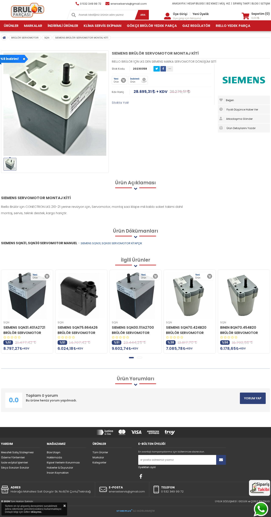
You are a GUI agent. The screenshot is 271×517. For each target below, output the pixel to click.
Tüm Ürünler (100, 452)
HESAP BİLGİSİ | (196, 3)
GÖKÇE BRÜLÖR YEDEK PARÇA (152, 25)
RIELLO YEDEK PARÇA (233, 25)
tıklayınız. (36, 511)
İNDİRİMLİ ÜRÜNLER (63, 25)
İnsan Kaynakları (58, 472)
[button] (131, 358)
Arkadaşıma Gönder (239, 119)
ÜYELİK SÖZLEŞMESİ (226, 501)
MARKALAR (33, 25)
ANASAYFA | (179, 3)
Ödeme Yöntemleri (13, 457)
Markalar (98, 457)
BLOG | (256, 3)
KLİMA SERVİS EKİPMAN (102, 25)
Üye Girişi (180, 14)
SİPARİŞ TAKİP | (241, 3)
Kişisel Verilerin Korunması (63, 462)
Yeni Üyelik (201, 14)
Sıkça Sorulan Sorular (15, 467)
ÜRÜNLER (11, 25)
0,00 (254, 18)
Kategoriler (99, 462)
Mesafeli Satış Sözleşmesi (17, 452)
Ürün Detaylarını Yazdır (241, 128)
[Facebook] (140, 476)
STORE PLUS (124, 511)
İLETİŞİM (265, 3)
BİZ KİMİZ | (212, 3)
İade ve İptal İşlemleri (14, 462)
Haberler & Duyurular (60, 467)
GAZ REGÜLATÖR (196, 25)
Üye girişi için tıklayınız (187, 18)
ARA (142, 15)
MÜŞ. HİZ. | (226, 3)
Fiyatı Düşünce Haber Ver (242, 109)
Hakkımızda (54, 457)
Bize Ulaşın (53, 452)
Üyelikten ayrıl (147, 467)
